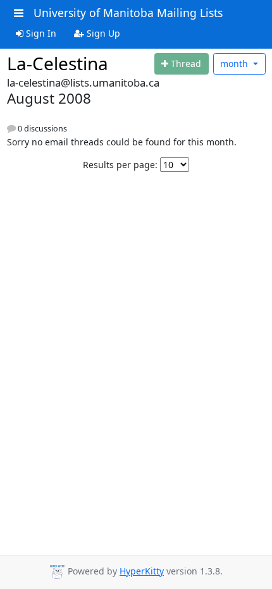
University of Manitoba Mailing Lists (128, 12)
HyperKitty (142, 571)
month (235, 64)
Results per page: (120, 165)
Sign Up (102, 33)
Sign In (39, 33)
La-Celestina (57, 63)
